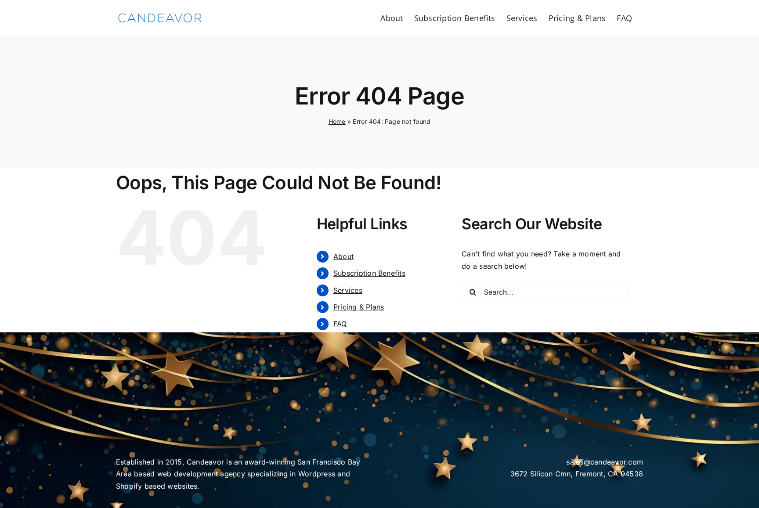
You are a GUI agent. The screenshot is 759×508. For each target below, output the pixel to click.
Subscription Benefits (369, 273)
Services (347, 290)
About (343, 256)
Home (337, 121)
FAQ (340, 323)
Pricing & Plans (358, 307)
